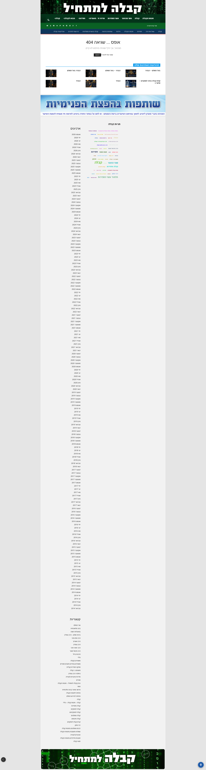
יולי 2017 (77, 486)
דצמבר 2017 (76, 470)
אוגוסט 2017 (76, 483)
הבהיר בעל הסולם (73, 71)
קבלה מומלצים (75, 715)
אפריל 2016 (76, 534)
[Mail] (63, 26)
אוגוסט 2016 (76, 521)
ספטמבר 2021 (75, 325)
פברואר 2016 (75, 541)
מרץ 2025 (77, 189)
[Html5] (69, 26)
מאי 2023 (77, 260)
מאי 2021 (77, 337)
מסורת (106, 159)
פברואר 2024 (75, 231)
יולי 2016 (77, 524)
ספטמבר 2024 (75, 208)
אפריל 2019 (76, 418)
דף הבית (97, 55)
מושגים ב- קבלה (75, 670)
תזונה (93, 174)
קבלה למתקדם (75, 709)
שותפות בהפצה (107, 31)
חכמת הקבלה (148, 18)
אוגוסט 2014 (76, 592)
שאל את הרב (150, 31)
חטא (109, 152)
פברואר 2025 (75, 192)
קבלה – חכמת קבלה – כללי (71, 702)
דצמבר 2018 (76, 431)
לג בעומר (111, 155)
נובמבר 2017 (76, 473)
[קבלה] (103, 7)
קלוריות (104, 170)
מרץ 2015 (77, 573)
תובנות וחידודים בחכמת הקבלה (70, 738)
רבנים (109, 174)
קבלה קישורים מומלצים (90, 31)
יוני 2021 (77, 334)
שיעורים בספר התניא (101, 174)
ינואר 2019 (76, 428)
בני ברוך (110, 138)
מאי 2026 (77, 144)
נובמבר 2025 (76, 163)
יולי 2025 (77, 176)
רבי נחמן (77, 725)
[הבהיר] (51, 83)
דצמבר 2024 (76, 199)
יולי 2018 (77, 447)
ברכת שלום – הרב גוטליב (72, 635)
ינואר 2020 (76, 389)
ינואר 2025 (76, 196)
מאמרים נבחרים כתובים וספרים (70, 664)
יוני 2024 (77, 218)
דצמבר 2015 (76, 547)
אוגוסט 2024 (76, 212)
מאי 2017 (77, 492)
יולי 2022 (77, 292)
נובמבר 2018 (76, 434)
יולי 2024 (77, 215)
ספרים (78, 680)
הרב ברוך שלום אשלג (102, 145)
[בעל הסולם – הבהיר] (131, 73)
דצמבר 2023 (76, 237)
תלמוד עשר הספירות (108, 177)
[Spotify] (53, 26)
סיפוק (94, 159)
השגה (100, 148)
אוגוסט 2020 (76, 366)
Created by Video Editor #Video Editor (108, 131)
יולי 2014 (77, 595)
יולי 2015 (77, 560)
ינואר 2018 (76, 466)
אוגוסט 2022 (76, 289)
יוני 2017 (77, 489)
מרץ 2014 (77, 605)
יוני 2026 (77, 141)
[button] (48, 18)
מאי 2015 (77, 566)
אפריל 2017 (76, 495)
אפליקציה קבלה (59, 31)
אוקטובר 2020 (75, 360)
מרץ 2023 (77, 266)
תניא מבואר (93, 177)
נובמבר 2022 (76, 279)
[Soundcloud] (57, 26)
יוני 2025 (77, 179)
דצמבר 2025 (76, 160)
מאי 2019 (77, 415)
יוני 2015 (77, 563)
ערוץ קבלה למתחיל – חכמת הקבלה (69, 683)
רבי (94, 170)
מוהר (95, 155)
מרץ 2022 (77, 305)
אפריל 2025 (76, 186)
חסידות (82, 18)
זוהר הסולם (115, 152)
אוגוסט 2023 (76, 250)
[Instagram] (66, 26)
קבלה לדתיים (101, 166)
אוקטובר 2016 (75, 515)
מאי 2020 (77, 376)
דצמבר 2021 (76, 315)
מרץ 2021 (77, 344)
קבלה (137, 18)
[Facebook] (76, 26)
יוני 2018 (77, 450)
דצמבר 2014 (76, 582)
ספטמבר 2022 (75, 286)
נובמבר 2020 (76, 357)
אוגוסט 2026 (76, 134)
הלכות (118, 31)
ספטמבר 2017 (75, 479)
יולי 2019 (77, 408)
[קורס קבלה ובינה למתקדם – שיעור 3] (131, 83)
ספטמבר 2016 (75, 518)
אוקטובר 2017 (75, 476)
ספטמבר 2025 (75, 170)
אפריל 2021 (76, 341)
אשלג (116, 138)
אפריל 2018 (76, 457)
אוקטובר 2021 (75, 321)
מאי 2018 (77, 453)
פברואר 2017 (75, 502)
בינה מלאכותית (75, 628)
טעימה (116, 155)
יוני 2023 (77, 257)
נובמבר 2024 (76, 202)
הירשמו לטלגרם (73, 31)
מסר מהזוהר (127, 18)
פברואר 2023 (75, 270)
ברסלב (96, 138)
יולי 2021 (77, 331)
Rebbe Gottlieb (93, 131)
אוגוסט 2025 (76, 173)
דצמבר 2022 (76, 276)
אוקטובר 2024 (75, 205)
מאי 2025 (77, 183)
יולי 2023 (77, 254)
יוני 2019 (77, 412)
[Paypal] (60, 26)
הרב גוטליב (76, 644)
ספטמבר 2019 (75, 402)
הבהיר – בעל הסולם (112, 71)
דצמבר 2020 (76, 354)
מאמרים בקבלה (75, 661)
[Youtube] (47, 26)
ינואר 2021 (76, 350)
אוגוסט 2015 (76, 557)
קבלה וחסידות (75, 706)
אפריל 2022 (76, 302)
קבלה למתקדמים (75, 712)
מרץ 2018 (77, 460)
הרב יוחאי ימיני (75, 648)
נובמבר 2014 (76, 586)
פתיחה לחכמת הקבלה (73, 693)
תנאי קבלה (76, 741)
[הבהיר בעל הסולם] (51, 73)
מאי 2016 (77, 531)
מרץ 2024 (77, 228)
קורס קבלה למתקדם (73, 722)
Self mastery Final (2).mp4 (111, 134)
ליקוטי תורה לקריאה (102, 155)
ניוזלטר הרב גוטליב (74, 673)
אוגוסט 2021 (76, 328)
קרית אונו (99, 170)
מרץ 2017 (77, 499)
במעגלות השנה (75, 631)
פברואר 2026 (75, 154)
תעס (88, 177)
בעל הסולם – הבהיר (152, 71)
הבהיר (78, 81)
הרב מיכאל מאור (75, 651)
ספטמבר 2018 (75, 441)
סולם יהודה (100, 159)
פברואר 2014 (75, 608)
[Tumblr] (50, 26)
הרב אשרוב (76, 641)
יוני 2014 (77, 599)
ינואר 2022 (76, 312)
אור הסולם (77, 625)
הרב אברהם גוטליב (113, 141)
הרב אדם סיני (76, 638)
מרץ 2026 (77, 150)
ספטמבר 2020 (75, 363)
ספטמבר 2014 (75, 589)
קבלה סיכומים (76, 719)
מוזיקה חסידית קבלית (73, 667)
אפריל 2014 (76, 602)
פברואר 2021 (75, 347)
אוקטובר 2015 (75, 550)
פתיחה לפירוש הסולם (73, 696)
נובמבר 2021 (76, 318)
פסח (79, 686)
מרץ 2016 (77, 537)
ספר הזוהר (113, 163)
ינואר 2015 (76, 579)
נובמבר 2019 (76, 395)
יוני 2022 (77, 296)
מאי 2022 (77, 299)
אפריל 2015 (76, 570)
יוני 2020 (77, 373)
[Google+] (73, 26)
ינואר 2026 (76, 157)
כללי (79, 657)
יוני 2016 (77, 528)
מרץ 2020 (77, 383)
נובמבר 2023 (76, 241)
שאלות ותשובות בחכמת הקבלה (70, 731)
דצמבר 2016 (76, 508)
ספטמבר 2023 (75, 247)
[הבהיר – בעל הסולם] (91, 73)
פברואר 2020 (75, 386)
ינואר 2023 (76, 273)
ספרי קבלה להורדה (152, 26)
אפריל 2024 (76, 225)
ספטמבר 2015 (75, 553)
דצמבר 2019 (76, 392)
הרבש (105, 148)
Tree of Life (100, 134)
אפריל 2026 (76, 147)
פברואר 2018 (75, 463)
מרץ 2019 (77, 421)
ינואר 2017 (76, 505)
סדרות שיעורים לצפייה (73, 677)
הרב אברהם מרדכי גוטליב (100, 141)
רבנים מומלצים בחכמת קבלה (71, 728)
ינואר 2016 (76, 544)
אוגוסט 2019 (76, 405)
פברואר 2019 (75, 424)
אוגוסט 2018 (76, 444)
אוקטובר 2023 (75, 244)
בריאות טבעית (103, 138)
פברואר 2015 (75, 576)
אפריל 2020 (76, 379)
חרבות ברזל (76, 654)
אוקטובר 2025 (75, 167)
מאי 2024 (77, 221)
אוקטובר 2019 (75, 399)
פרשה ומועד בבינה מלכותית (71, 690)
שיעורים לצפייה (75, 735)
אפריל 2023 (76, 263)
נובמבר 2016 (76, 512)
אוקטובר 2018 (75, 437)
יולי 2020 (77, 370)
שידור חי (101, 18)
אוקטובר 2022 (75, 283)
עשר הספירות (113, 18)
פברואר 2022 (75, 308)
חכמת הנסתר (103, 152)
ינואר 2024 (76, 234)
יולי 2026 (77, 138)
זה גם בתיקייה (94, 148)
